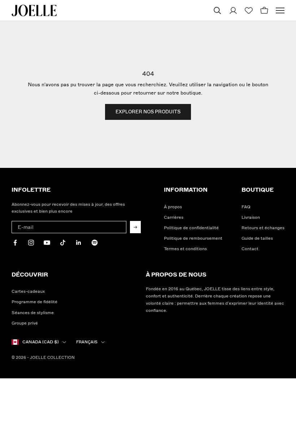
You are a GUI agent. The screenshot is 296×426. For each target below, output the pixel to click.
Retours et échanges (262, 228)
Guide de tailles (257, 238)
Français (86, 342)
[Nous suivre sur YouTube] (47, 242)
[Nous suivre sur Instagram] (31, 242)
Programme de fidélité (34, 302)
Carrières (173, 217)
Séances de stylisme (33, 313)
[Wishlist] (249, 10)
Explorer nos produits (148, 112)
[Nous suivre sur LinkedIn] (78, 242)
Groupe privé (25, 323)
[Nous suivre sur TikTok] (62, 242)
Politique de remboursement (193, 238)
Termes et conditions (185, 249)
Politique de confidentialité (191, 228)
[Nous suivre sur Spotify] (94, 242)
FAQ (246, 207)
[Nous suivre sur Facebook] (15, 242)
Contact (249, 249)
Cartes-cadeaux (28, 291)
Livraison (250, 217)
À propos (173, 207)
